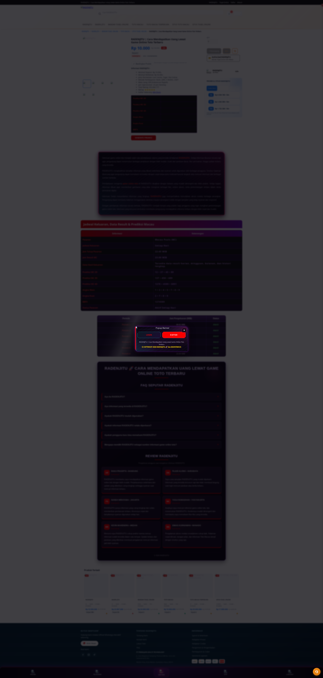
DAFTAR (174, 335)
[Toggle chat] (316, 671)
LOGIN (149, 335)
